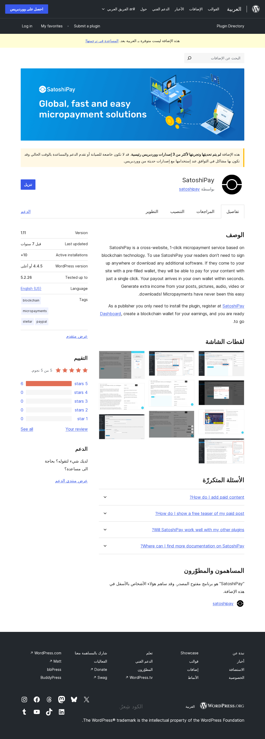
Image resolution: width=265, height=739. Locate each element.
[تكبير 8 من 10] (137, 357)
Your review (76, 429)
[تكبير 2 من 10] (237, 387)
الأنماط (193, 677)
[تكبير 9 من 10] (137, 390)
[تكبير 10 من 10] (137, 421)
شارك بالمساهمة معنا (91, 653)
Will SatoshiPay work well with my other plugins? (198, 529)
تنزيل (28, 184)
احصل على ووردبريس (26, 9)
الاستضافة (236, 669)
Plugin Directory (230, 26)
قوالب (193, 661)
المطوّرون (145, 669)
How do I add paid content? (217, 497)
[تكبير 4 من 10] (237, 445)
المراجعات (205, 211)
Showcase (189, 653)
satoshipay (189, 189)
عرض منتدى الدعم (71, 480)
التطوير (152, 211)
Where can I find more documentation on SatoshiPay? (192, 546)
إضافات (192, 669)
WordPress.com (45, 653)
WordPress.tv (139, 677)
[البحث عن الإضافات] (189, 58)
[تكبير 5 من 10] (187, 357)
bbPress (54, 669)
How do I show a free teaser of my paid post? (199, 513)
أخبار (240, 661)
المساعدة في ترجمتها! (102, 40)
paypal (41, 321)
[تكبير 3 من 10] (237, 416)
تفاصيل (232, 211)
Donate (98, 669)
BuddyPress (51, 677)
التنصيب (177, 211)
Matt (55, 661)
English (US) (31, 288)
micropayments (35, 311)
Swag (100, 677)
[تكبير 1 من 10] (237, 357)
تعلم (149, 653)
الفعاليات (100, 661)
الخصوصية (236, 677)
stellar (27, 321)
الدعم (26, 211)
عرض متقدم (77, 336)
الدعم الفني (144, 661)
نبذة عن (238, 653)
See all (27, 429)
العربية (190, 706)
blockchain (31, 300)
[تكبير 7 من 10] (187, 417)
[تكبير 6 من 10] (187, 387)
